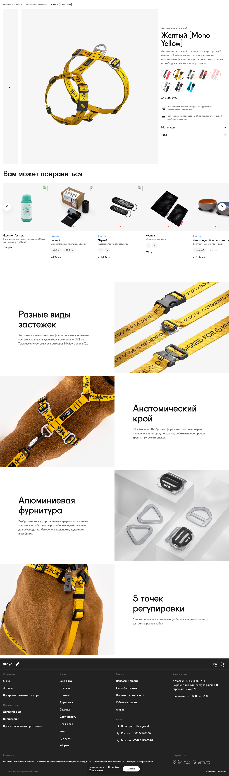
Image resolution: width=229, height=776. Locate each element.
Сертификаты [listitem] (68, 717)
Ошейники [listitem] (66, 681)
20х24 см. (56, 250)
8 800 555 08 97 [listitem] (136, 733)
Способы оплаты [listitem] (126, 688)
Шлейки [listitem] (64, 695)
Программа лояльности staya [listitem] (21, 695)
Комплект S (200, 250)
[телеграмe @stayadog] (223, 664)
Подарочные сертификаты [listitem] (140, 762)
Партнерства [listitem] (11, 719)
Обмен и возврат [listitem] (126, 702)
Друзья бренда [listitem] (12, 712)
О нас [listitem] (6, 681)
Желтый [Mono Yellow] (61, 5)
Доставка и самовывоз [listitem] (130, 695)
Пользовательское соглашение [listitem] (109, 762)
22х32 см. (69, 250)
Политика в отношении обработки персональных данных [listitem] (64, 762)
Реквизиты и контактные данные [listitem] (18, 762)
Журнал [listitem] (8, 688)
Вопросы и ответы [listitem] (127, 681)
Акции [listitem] (120, 709)
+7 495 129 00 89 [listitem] (137, 740)
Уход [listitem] (62, 731)
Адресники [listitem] (66, 702)
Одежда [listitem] (65, 709)
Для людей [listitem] (66, 724)
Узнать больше (96, 770)
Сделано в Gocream (216, 772)
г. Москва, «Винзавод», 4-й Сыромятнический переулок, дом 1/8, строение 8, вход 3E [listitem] (195, 685)
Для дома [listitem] (66, 738)
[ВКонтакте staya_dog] (215, 664)
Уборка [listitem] (64, 745)
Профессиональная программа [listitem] (22, 726)
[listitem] (132, 726)
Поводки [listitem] (65, 688)
